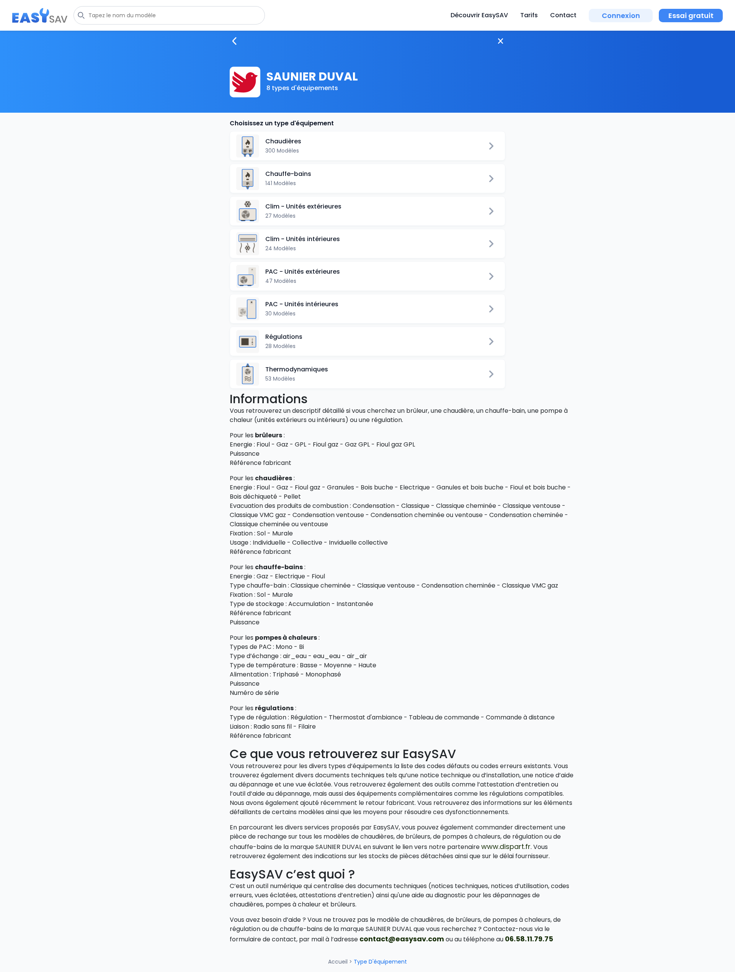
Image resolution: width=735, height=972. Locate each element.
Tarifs (529, 15)
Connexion (621, 15)
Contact (563, 15)
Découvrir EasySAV (479, 15)
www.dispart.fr (506, 846)
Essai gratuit (691, 15)
